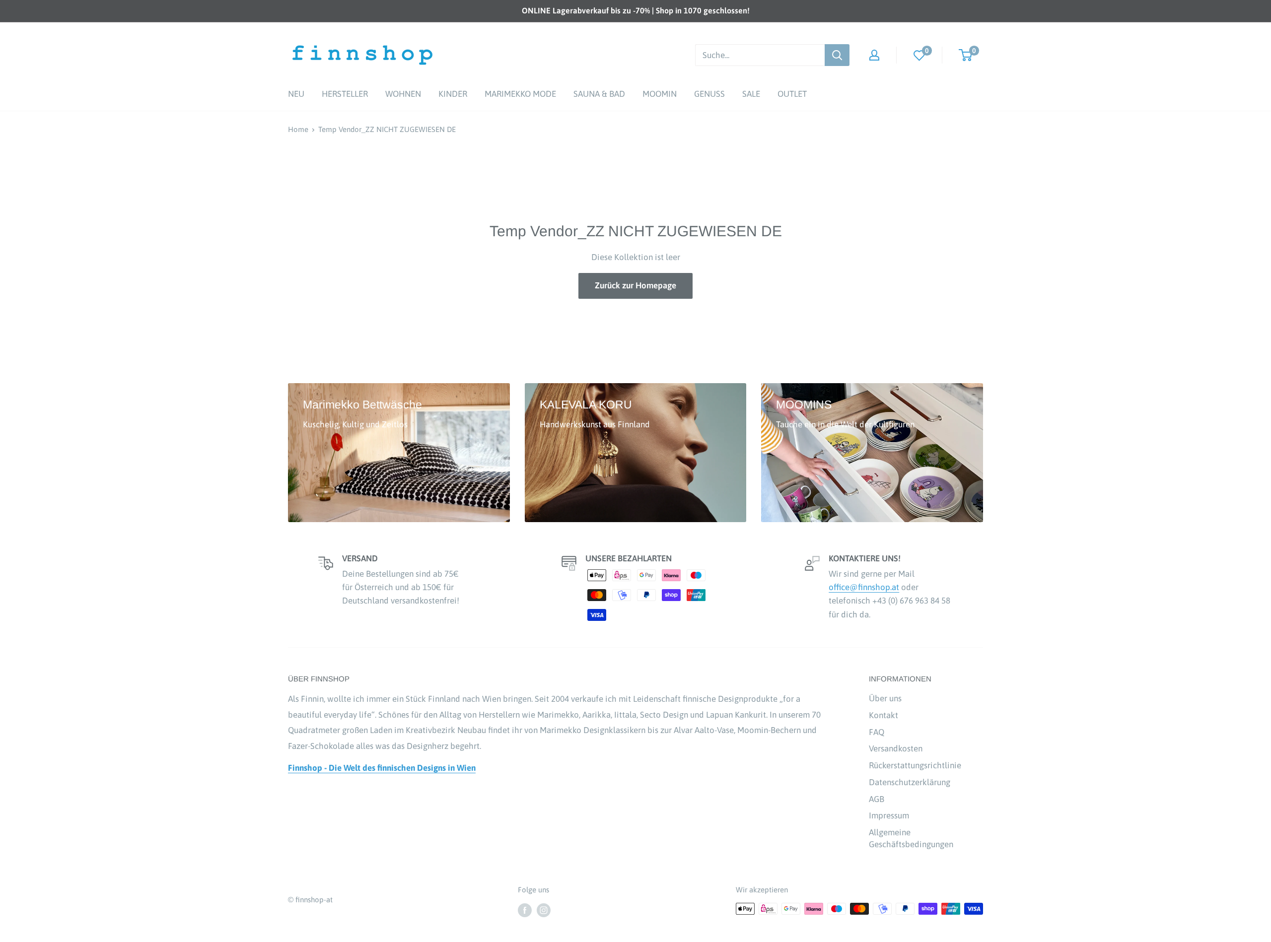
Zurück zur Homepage (635, 285)
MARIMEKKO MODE (520, 94)
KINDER (452, 94)
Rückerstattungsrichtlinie (915, 765)
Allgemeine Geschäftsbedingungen (911, 838)
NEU (296, 94)
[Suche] (837, 55)
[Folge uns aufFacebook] (525, 910)
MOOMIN (659, 94)
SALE (751, 94)
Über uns (885, 698)
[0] (919, 55)
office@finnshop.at (864, 587)
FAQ (876, 732)
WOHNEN (403, 94)
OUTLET (792, 94)
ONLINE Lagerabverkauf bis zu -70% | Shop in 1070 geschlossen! (636, 10)
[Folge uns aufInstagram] (544, 910)
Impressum (889, 815)
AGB (876, 799)
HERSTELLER (345, 94)
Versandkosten (895, 748)
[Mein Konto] (874, 55)
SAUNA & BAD (599, 94)
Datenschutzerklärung (909, 782)
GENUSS (709, 94)
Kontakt (883, 715)
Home (298, 129)
